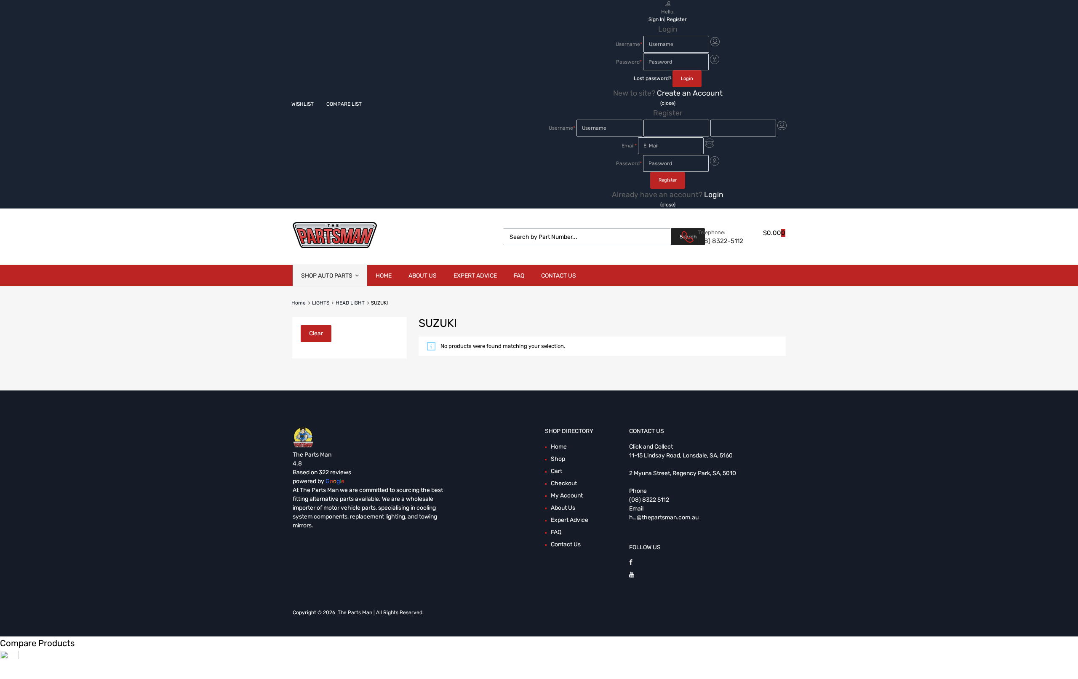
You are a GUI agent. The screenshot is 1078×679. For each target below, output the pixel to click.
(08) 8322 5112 (649, 499)
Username (629, 44)
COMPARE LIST (344, 104)
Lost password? (652, 78)
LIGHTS (320, 303)
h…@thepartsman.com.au (664, 517)
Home (384, 275)
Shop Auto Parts (326, 275)
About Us (422, 275)
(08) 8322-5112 (718, 241)
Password (629, 62)
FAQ (519, 275)
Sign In (656, 19)
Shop (558, 458)
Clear (316, 333)
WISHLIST (302, 104)
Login (713, 194)
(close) (667, 103)
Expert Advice (475, 275)
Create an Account (690, 93)
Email (629, 146)
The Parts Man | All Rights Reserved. (381, 612)
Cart (556, 471)
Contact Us (558, 275)
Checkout (564, 483)
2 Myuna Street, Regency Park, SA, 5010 (682, 473)
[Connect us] (630, 562)
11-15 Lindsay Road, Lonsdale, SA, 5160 (681, 455)
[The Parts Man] (335, 246)
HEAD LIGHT (350, 303)
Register (677, 19)
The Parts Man (312, 454)
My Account (567, 495)
